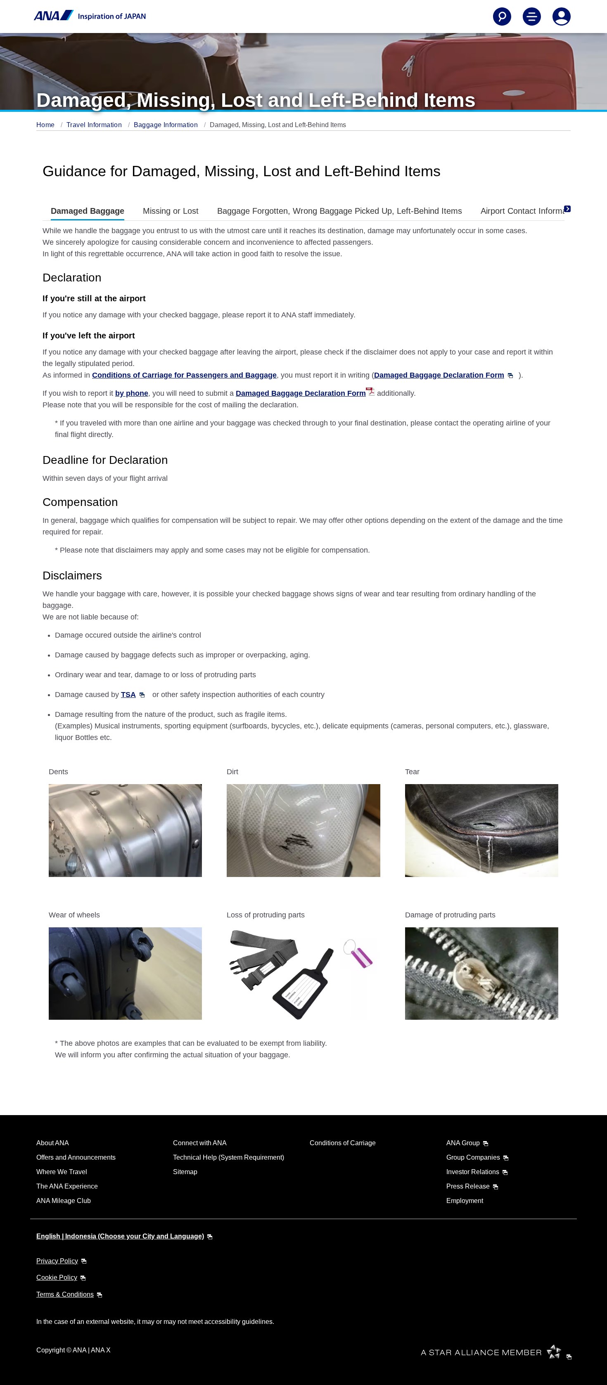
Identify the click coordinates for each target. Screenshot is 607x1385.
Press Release (468, 1186)
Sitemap (185, 1171)
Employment (464, 1200)
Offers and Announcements (76, 1157)
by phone (131, 393)
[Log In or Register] (561, 16)
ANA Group (463, 1142)
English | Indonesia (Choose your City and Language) (120, 1236)
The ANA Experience (67, 1186)
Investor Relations (472, 1171)
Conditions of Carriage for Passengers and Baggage (184, 375)
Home (46, 124)
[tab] (87, 211)
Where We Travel (61, 1171)
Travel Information (95, 124)
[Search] (502, 16)
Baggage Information (167, 124)
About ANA (52, 1142)
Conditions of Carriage (343, 1142)
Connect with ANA (200, 1142)
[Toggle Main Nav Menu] (532, 16)
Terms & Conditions (65, 1294)
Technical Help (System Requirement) (228, 1157)
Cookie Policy (56, 1277)
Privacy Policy (57, 1260)
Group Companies (473, 1157)
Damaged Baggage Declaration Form (439, 375)
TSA (128, 694)
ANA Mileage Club (63, 1200)
